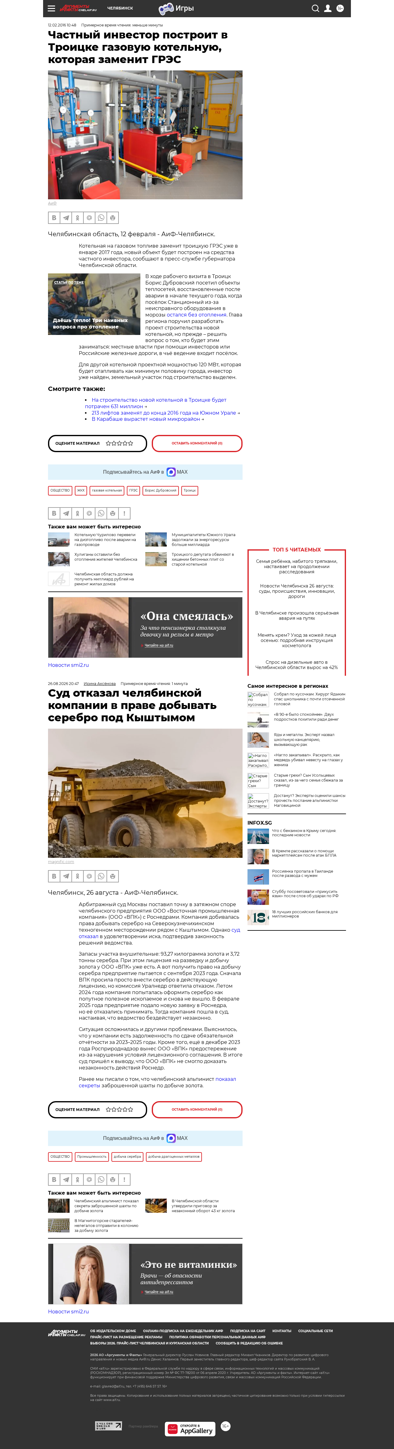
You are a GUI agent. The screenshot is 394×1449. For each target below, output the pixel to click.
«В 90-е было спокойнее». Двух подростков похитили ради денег (306, 717)
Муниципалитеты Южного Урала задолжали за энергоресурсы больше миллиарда (203, 539)
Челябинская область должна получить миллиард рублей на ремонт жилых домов (104, 579)
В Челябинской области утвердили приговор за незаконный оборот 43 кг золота (203, 1206)
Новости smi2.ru (68, 665)
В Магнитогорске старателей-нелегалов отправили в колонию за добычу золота (106, 1225)
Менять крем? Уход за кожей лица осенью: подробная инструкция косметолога (297, 640)
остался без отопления (197, 315)
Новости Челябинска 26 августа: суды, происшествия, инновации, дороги (297, 591)
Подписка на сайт (247, 1331)
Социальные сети (315, 1331)
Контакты (281, 1331)
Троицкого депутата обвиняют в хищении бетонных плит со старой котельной (203, 559)
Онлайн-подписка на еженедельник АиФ (183, 1331)
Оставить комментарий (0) (197, 443)
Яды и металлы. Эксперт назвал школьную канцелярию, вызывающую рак (304, 739)
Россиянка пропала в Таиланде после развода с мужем (302, 873)
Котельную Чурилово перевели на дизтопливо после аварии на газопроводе (105, 539)
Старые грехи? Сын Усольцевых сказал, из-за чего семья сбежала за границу (308, 780)
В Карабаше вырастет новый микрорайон (146, 419)
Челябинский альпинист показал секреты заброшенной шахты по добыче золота (106, 1206)
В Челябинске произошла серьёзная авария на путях (297, 616)
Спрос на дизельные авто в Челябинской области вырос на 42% (296, 665)
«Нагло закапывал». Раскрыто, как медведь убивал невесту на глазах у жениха (308, 760)
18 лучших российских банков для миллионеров (305, 914)
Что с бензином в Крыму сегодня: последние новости (304, 833)
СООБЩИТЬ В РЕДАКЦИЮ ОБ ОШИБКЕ (249, 1343)
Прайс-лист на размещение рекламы (126, 1337)
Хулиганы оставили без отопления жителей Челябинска (105, 557)
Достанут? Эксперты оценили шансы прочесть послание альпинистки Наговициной (309, 800)
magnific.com (61, 861)
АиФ (52, 203)
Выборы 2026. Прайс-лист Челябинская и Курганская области (149, 1343)
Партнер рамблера (143, 1426)
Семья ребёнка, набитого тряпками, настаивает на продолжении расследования (296, 567)
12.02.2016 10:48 (62, 25)
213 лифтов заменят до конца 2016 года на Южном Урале (164, 413)
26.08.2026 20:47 (63, 683)
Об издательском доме (113, 1331)
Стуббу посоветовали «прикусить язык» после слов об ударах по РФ (305, 894)
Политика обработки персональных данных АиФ (217, 1337)
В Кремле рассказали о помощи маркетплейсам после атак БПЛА (304, 853)
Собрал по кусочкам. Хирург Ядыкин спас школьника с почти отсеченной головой (309, 699)
